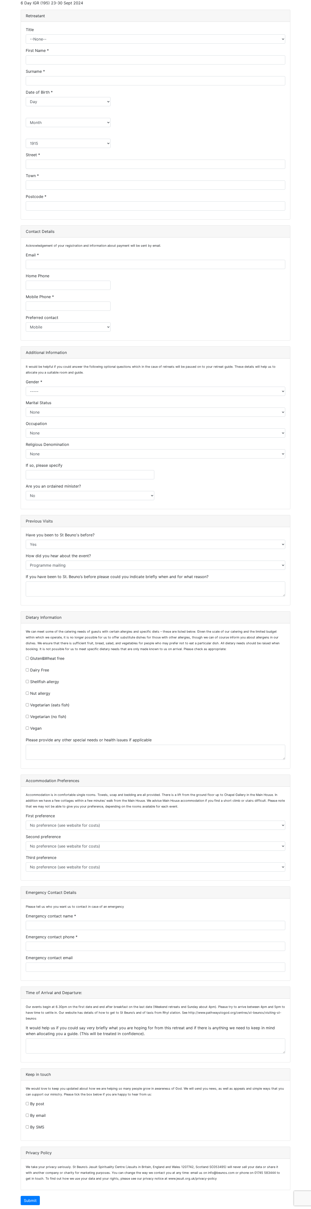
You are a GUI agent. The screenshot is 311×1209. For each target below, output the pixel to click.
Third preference (42, 857)
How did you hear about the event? (59, 555)
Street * (33, 154)
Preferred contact (43, 317)
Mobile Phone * (40, 296)
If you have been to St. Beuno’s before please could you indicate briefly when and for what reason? (118, 576)
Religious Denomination (48, 444)
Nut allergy (40, 693)
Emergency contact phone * (52, 936)
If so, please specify (45, 465)
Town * (33, 175)
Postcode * (37, 196)
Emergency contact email (50, 957)
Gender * (34, 381)
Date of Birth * (40, 92)
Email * (33, 255)
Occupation (37, 423)
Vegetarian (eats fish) (49, 705)
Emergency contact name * (51, 916)
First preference (41, 815)
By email (38, 1115)
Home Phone (39, 275)
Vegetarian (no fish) (48, 716)
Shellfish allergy (44, 681)
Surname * (36, 71)
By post (37, 1103)
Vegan (36, 728)
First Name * (38, 50)
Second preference (44, 836)
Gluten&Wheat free (47, 658)
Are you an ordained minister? (54, 486)
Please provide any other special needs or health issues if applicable (90, 739)
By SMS (37, 1127)
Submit (30, 1200)
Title (31, 29)
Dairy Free (39, 670)
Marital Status (40, 402)
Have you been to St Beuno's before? (61, 534)
